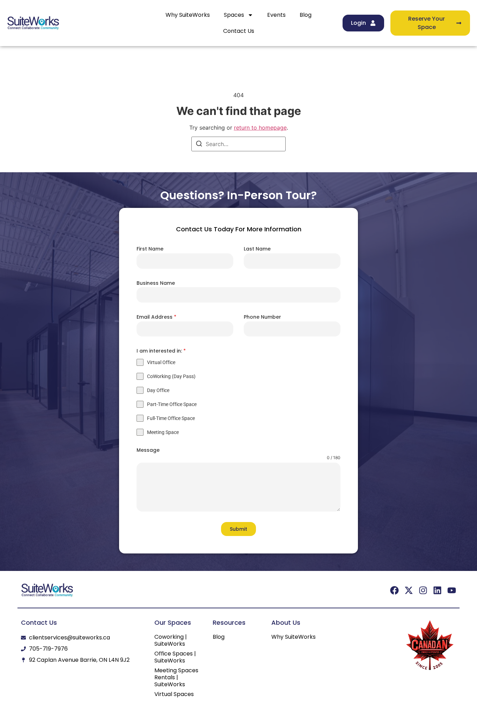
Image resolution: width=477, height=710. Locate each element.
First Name (150, 248)
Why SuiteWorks (188, 15)
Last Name (257, 248)
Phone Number (262, 316)
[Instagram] (423, 590)
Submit (238, 529)
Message (148, 450)
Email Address (156, 316)
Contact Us (238, 31)
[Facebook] (394, 590)
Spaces (234, 15)
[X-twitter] (408, 590)
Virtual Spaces (174, 694)
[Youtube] (451, 590)
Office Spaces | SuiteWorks (175, 657)
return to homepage (260, 127)
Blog (305, 15)
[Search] (199, 144)
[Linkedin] (437, 590)
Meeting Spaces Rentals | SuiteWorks (176, 677)
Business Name (156, 283)
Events (276, 15)
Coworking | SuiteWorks (170, 640)
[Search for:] (238, 144)
